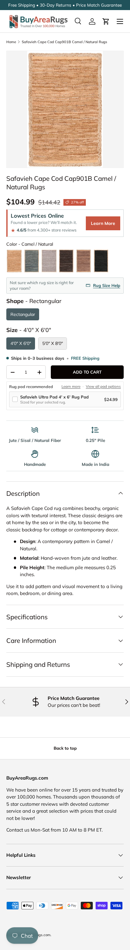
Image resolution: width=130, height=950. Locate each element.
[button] (106, 21)
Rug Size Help (106, 285)
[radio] (14, 260)
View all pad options (103, 386)
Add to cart (87, 372)
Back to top (65, 748)
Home (11, 42)
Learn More (103, 223)
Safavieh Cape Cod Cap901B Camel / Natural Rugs (64, 42)
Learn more (71, 386)
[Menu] (120, 21)
